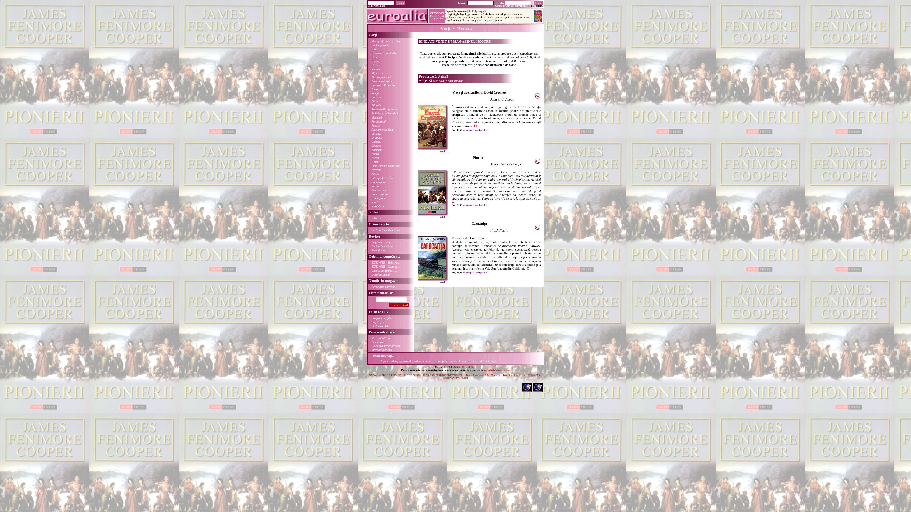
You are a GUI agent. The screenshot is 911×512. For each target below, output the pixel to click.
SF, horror (377, 73)
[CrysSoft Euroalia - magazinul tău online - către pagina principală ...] (397, 22)
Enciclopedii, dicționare (385, 109)
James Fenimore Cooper (506, 164)
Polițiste (376, 97)
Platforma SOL (380, 326)
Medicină (377, 117)
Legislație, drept (381, 242)
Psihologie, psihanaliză (385, 113)
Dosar (375, 57)
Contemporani (380, 45)
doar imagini (455, 80)
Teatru (375, 153)
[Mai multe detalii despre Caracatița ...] (432, 278)
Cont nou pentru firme (515, 6)
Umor (375, 162)
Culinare (376, 141)
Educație (376, 145)
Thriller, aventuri (381, 77)
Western (376, 170)
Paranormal (379, 121)
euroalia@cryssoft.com (497, 369)
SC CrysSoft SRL (381, 338)
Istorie (375, 49)
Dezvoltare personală (384, 53)
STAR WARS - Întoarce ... (386, 266)
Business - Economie (383, 85)
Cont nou (499, 6)
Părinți (375, 101)
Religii (375, 93)
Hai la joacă (379, 198)
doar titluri (439, 80)
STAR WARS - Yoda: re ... (386, 262)
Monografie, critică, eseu (386, 41)
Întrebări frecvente (382, 350)
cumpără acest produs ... (477, 130)
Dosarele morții (381, 274)
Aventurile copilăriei (383, 129)
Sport (375, 202)
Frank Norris (499, 230)
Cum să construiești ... (384, 270)
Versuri (376, 69)
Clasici (375, 61)
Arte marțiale (379, 190)
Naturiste (377, 149)
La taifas (376, 133)
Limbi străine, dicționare (386, 166)
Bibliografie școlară (383, 178)
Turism (376, 158)
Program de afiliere (383, 318)
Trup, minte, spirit (382, 81)
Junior (375, 89)
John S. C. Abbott (502, 99)
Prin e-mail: (386, 344)
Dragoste (377, 137)
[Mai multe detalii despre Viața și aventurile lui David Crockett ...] (432, 147)
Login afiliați (379, 322)
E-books (376, 218)
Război (375, 186)
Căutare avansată (376, 6)
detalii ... (444, 151)
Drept (375, 65)
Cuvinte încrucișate (382, 246)
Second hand (379, 206)
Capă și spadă (380, 194)
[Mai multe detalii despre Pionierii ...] (432, 213)
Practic (376, 125)
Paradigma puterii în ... (385, 286)
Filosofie (376, 105)
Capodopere (379, 182)
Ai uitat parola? (535, 6)
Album (375, 174)
